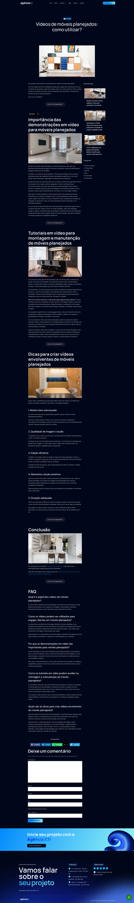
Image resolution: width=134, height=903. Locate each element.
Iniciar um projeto (109, 3)
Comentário (31, 760)
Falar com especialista (35, 845)
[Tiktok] (107, 868)
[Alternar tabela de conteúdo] (37, 114)
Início (50, 3)
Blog (70, 3)
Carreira (75, 3)
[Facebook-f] (101, 868)
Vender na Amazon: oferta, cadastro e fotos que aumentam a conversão (94, 103)
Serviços (62, 3)
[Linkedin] (104, 868)
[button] (35, 744)
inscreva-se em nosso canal (55, 566)
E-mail (30, 793)
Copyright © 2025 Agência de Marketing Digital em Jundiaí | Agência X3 (102, 900)
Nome (30, 786)
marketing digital (63, 572)
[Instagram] (95, 868)
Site (29, 801)
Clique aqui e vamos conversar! (28, 890)
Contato (82, 3)
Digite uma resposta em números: (37, 809)
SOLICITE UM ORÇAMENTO (55, 104)
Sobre (55, 3)
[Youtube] (98, 868)
